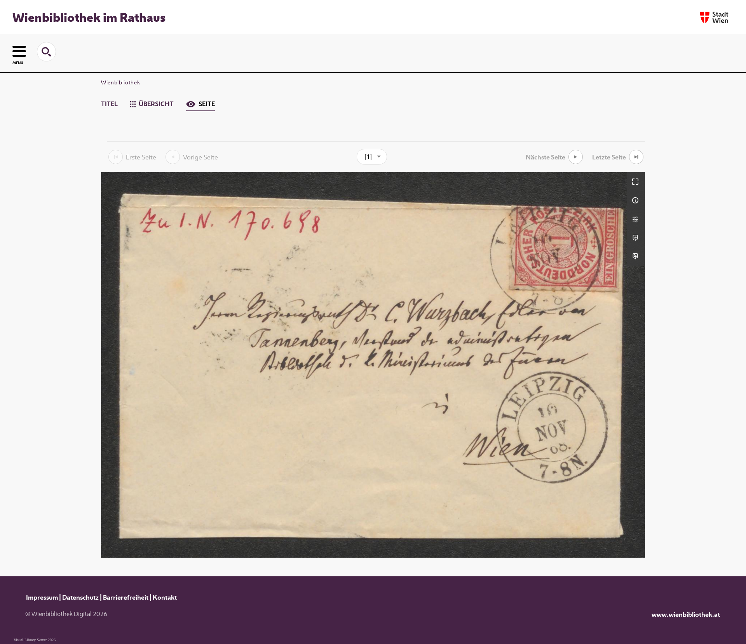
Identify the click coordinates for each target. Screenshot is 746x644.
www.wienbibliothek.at (686, 614)
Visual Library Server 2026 (35, 640)
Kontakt (165, 597)
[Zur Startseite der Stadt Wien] (714, 17)
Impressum (42, 597)
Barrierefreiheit (125, 597)
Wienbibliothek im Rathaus (89, 17)
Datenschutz (80, 597)
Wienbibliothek (120, 82)
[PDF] (636, 237)
